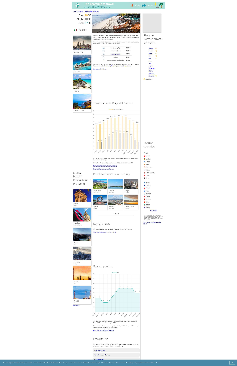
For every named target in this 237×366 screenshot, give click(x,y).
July (150, 63)
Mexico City (78, 52)
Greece (148, 182)
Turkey (75, 264)
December (128, 66)
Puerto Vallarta (80, 110)
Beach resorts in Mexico (102, 355)
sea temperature (115, 53)
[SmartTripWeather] (118, 8)
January (108, 66)
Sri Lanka (148, 199)
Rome (76, 242)
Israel (147, 191)
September (152, 68)
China (147, 202)
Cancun (77, 71)
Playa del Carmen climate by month (103, 330)
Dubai (76, 281)
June (150, 61)
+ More (116, 214)
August (150, 66)
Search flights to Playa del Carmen (103, 168)
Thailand (148, 185)
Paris (76, 204)
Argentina (148, 193)
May (150, 58)
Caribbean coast (100, 350)
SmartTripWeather (78, 11)
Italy (75, 244)
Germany (148, 158)
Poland (148, 196)
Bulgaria (148, 204)
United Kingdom (78, 225)
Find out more (155, 363)
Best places (76, 305)
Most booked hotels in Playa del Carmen (105, 165)
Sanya (96, 206)
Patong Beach (129, 206)
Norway (148, 207)
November (151, 73)
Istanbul (77, 262)
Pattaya (111, 206)
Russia (148, 188)
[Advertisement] (116, 84)
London (77, 223)
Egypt (147, 178)
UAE (75, 283)
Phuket (111, 191)
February (113, 66)
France (75, 205)
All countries (153, 210)
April (122, 66)
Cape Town (97, 191)
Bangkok (127, 191)
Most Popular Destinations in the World (104, 232)
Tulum (76, 91)
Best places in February (100, 69)
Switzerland (149, 167)
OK (232, 363)
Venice (76, 301)
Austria (148, 156)
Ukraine (148, 161)
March (119, 66)
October (151, 71)
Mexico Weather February (92, 11)
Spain (147, 164)
